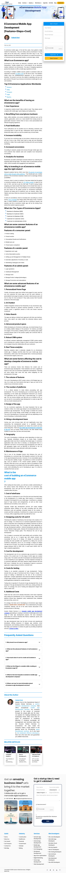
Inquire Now (53, 54)
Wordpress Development (37, 852)
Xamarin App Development (37, 838)
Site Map (6, 848)
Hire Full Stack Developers (52, 855)
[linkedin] (56, 870)
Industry (31, 3)
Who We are (38, 3)
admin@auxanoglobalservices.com (23, 798)
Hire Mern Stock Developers (53, 844)
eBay (8, 89)
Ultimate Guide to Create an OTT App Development (36, 755)
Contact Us (60, 3)
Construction (22, 837)
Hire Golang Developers (55, 852)
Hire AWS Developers (54, 862)
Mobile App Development (37, 846)
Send (47, 821)
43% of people (12, 199)
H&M (8, 94)
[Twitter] (50, 870)
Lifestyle (21, 846)
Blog (55, 3)
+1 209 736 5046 (9, 798)
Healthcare (22, 839)
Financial (21, 841)
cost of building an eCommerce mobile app (20, 477)
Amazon (9, 87)
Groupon (9, 92)
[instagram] (53, 870)
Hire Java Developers (54, 837)
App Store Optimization (40, 855)
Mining (20, 848)
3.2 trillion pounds (28, 182)
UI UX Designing (38, 849)
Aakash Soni (15, 37)
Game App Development (37, 861)
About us (6, 839)
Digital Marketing (38, 858)
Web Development (39, 864)
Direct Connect (54, 58)
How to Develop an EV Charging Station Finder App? (23, 755)
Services (24, 3)
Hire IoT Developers (54, 849)
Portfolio (51, 3)
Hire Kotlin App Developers (52, 840)
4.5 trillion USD (19, 73)
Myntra (9, 97)
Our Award (7, 841)
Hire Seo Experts (53, 847)
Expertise (45, 3)
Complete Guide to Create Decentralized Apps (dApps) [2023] (10, 755)
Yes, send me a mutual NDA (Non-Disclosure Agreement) (46, 817)
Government (22, 843)
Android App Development (37, 842)
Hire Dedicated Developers (53, 859)
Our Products (7, 843)
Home (19, 3)
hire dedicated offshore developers (28, 733)
